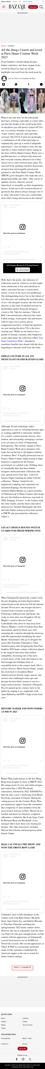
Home (3, 46)
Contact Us (4, 1044)
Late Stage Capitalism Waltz (22, 339)
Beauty (3, 1025)
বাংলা (20, 1)
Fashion (11, 46)
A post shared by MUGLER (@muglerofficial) (22, 592)
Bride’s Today (27, 1038)
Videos (3, 1028)
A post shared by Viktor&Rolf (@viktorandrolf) (19, 259)
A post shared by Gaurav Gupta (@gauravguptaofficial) (23, 421)
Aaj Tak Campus (27, 1)
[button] (42, 1)
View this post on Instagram (14, 233)
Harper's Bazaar (6, 1)
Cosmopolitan (5, 1038)
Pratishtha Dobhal (28, 78)
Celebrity (25, 1018)
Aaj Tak (15, 1)
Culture (24, 1021)
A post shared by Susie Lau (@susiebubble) (23, 773)
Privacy (24, 1044)
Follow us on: (22, 1055)
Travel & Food (27, 1025)
